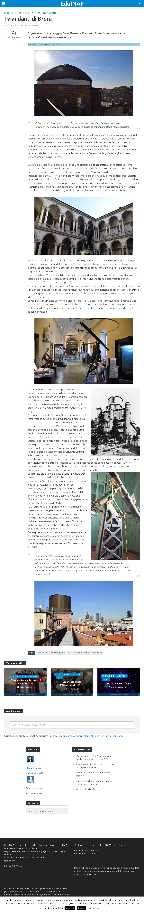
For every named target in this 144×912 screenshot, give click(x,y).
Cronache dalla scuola (18, 13)
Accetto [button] (70, 908)
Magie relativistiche (86, 789)
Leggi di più (93, 908)
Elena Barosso (33, 768)
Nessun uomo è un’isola (118, 683)
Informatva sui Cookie (85, 853)
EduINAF (72, 3)
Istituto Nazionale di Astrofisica (20, 848)
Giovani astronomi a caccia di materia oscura (25, 682)
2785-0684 (16, 866)
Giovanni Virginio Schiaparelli (51, 652)
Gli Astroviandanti (45, 13)
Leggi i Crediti (119, 845)
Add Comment (13, 37)
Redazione (10, 860)
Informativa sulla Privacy (87, 850)
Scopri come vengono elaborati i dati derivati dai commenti (91, 736)
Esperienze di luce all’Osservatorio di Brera (72, 683)
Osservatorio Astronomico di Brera (85, 652)
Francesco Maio (34, 788)
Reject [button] (81, 908)
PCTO (59, 678)
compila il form (91, 874)
